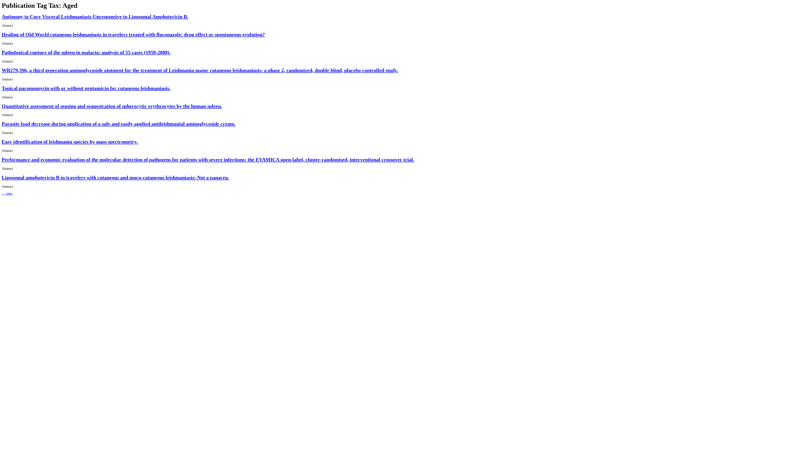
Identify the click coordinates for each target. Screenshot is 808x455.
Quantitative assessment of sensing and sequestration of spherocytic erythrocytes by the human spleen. (112, 106)
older (7, 193)
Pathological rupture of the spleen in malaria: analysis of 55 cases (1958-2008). (86, 52)
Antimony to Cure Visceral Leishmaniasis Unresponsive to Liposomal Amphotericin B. (95, 16)
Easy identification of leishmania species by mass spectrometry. (70, 142)
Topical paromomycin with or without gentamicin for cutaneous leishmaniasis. (86, 88)
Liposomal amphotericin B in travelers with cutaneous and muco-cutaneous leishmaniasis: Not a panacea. (115, 177)
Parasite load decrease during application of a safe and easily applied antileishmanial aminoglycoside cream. (118, 124)
